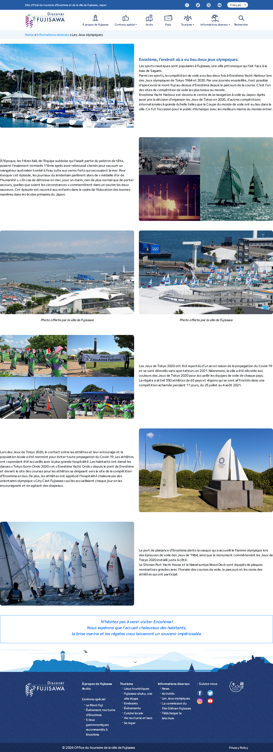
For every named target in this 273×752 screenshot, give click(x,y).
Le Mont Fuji (94, 705)
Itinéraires (131, 703)
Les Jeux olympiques (176, 698)
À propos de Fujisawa (95, 24)
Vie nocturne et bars (138, 718)
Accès (149, 24)
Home (29, 34)
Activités (168, 693)
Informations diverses (214, 24)
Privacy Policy (238, 747)
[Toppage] (45, 688)
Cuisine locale (133, 713)
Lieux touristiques (136, 688)
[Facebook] (187, 5)
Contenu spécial (125, 24)
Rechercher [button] (241, 24)
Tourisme (186, 24)
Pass (168, 24)
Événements (132, 708)
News (165, 688)
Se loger (130, 722)
